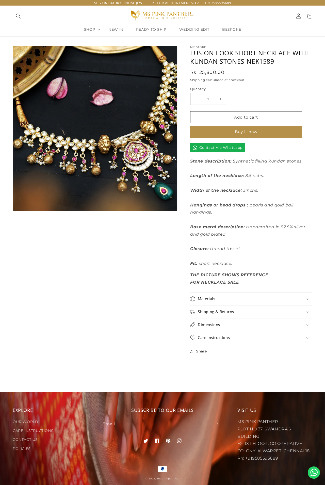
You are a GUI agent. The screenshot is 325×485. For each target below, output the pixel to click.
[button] (18, 16)
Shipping (197, 80)
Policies (22, 448)
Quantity (198, 89)
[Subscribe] (216, 424)
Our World (25, 421)
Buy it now (246, 131)
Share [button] (201, 351)
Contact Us (25, 439)
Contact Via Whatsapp (220, 147)
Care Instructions (33, 430)
